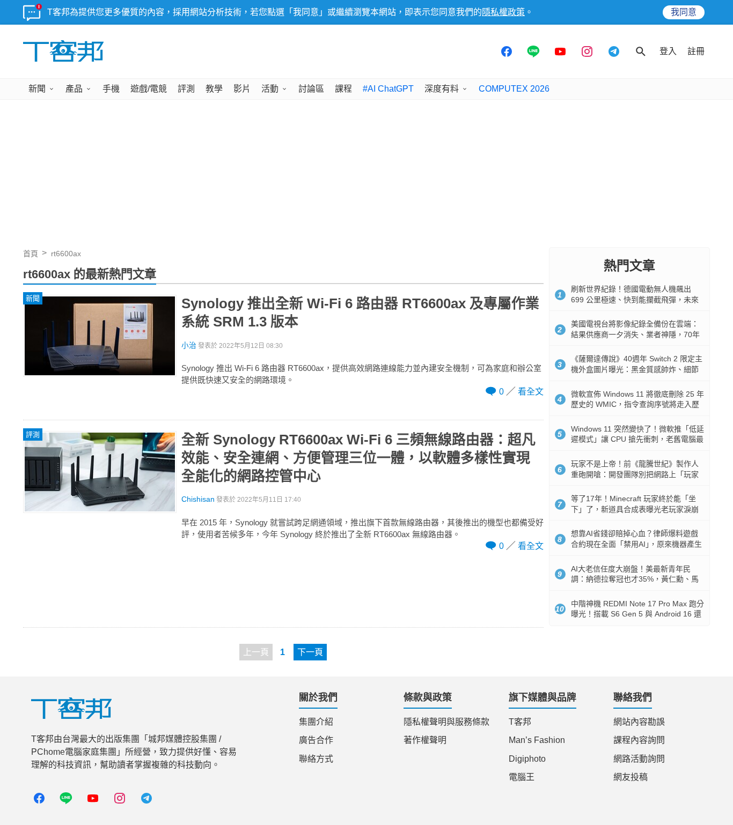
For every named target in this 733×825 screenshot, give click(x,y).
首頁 (30, 253)
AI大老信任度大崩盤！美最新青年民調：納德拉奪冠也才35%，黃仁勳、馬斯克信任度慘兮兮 (635, 579)
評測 (186, 88)
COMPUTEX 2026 (514, 88)
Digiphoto (527, 758)
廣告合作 (316, 740)
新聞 (37, 88)
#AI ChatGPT (388, 88)
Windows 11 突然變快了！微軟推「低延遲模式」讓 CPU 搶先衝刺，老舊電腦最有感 (637, 439)
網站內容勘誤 (639, 721)
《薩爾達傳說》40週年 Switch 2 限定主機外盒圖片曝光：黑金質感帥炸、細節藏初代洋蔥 (636, 369)
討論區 (311, 88)
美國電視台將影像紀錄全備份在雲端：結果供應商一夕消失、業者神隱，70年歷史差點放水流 (635, 334)
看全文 (531, 391)
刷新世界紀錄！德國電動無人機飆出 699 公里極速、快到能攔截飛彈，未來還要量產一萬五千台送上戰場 (635, 299)
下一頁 (310, 652)
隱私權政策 (503, 12)
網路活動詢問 (639, 758)
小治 (188, 345)
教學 (214, 88)
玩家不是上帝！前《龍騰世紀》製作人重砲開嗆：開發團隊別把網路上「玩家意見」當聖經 (635, 474)
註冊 (696, 51)
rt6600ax (66, 253)
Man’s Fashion (537, 740)
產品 (74, 88)
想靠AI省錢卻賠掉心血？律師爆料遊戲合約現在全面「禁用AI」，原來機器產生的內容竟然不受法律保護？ (636, 544)
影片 (242, 88)
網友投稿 (630, 777)
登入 (668, 51)
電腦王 (521, 777)
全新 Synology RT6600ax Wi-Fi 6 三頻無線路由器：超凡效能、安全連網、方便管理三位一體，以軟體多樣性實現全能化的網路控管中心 (358, 458)
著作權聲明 (425, 740)
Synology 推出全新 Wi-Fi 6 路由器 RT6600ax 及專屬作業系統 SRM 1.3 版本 (360, 312)
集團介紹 (316, 721)
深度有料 (441, 88)
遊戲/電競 (148, 88)
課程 (343, 88)
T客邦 (520, 721)
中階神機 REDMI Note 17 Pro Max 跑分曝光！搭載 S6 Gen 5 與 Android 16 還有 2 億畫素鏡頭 (637, 614)
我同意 (684, 12)
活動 (269, 88)
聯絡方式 (316, 758)
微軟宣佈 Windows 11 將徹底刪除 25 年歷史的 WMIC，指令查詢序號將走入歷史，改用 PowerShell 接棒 (637, 404)
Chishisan (198, 499)
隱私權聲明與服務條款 (446, 721)
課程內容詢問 (639, 740)
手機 (111, 88)
